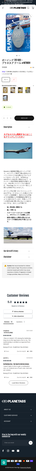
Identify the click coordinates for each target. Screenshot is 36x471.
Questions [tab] (19, 322)
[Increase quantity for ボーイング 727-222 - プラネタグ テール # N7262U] (11, 118)
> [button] (18, 383)
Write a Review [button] (19, 311)
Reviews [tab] (6, 322)
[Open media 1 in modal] (31, 16)
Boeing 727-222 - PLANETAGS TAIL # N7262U (15, 347)
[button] (28, 351)
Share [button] (7, 351)
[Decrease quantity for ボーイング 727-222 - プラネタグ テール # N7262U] (4, 118)
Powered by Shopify (25, 467)
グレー (6, 79)
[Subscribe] (31, 443)
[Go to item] (17, 55)
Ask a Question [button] (19, 316)
